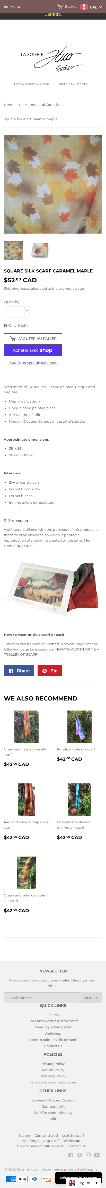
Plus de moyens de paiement (33, 363)
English (83, 1183)
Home (9, 104)
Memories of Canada (41, 104)
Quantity (12, 302)
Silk (53, 1119)
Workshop (53, 1033)
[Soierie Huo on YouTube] (97, 1156)
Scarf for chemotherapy (53, 1112)
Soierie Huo (27, 1169)
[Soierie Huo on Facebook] (71, 1156)
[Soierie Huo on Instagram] (88, 1156)
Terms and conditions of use (53, 1082)
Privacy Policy (53, 1064)
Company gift (53, 1106)
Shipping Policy (53, 1076)
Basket (70, 6)
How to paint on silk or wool (53, 1040)
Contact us (53, 1046)
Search (53, 1015)
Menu (15, 6)
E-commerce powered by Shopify (69, 1169)
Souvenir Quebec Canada (53, 1100)
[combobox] (83, 1183)
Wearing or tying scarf (53, 1027)
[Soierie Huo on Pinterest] (79, 1156)
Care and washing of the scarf (53, 1021)
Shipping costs (16, 288)
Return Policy (53, 1070)
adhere (92, 998)
